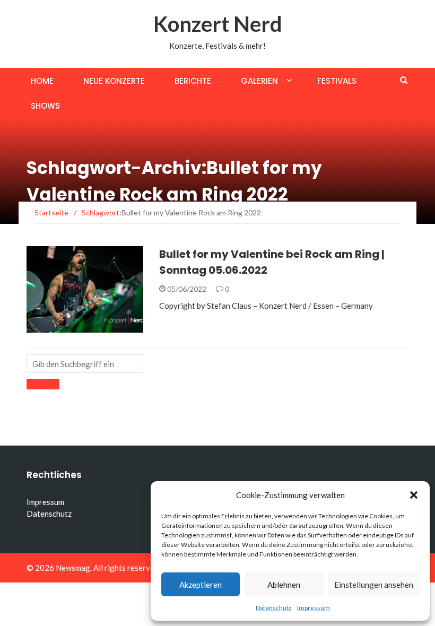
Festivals (336, 80)
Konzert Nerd (217, 24)
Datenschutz (274, 608)
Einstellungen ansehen (373, 584)
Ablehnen (283, 584)
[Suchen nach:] (85, 363)
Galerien (259, 80)
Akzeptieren (200, 584)
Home (42, 80)
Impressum (313, 608)
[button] (413, 495)
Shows (45, 105)
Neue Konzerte (114, 80)
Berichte (193, 80)
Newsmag (73, 567)
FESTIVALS (58, 326)
